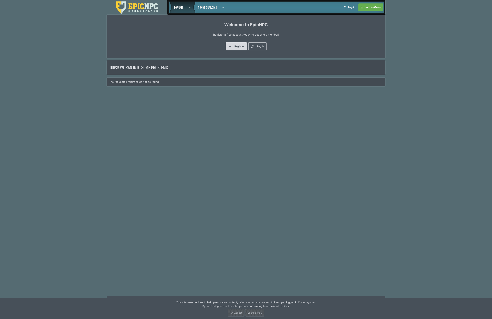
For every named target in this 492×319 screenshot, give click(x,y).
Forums (178, 7)
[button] (190, 7)
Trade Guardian (207, 7)
